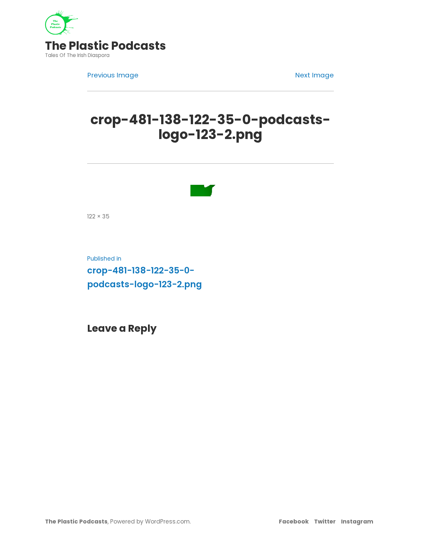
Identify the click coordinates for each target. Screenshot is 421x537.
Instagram (357, 521)
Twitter (325, 521)
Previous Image (112, 75)
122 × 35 (98, 216)
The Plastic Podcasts (105, 46)
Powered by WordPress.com (150, 521)
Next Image (314, 75)
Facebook (294, 521)
